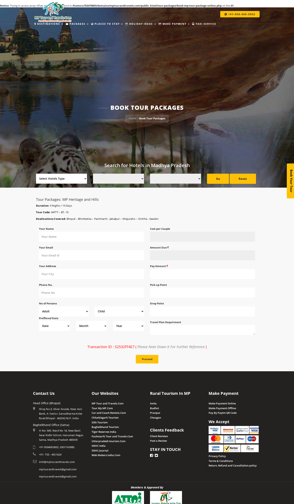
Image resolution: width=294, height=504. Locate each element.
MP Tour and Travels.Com (107, 403)
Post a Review (158, 441)
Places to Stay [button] (107, 24)
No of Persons (48, 303)
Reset (243, 179)
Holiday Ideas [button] (141, 24)
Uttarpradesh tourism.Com (108, 441)
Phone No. (46, 285)
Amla (153, 403)
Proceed (147, 359)
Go (218, 179)
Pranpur (155, 413)
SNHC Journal (100, 450)
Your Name (46, 229)
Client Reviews (159, 436)
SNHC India (99, 446)
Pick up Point (158, 285)
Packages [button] (77, 24)
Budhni (154, 408)
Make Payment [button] (174, 24)
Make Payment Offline (222, 408)
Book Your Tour (291, 180)
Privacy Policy (217, 456)
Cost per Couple (160, 229)
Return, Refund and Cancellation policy (233, 465)
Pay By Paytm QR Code (223, 413)
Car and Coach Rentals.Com (109, 413)
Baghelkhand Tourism (105, 427)
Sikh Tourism (100, 422)
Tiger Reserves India (104, 432)
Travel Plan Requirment (165, 322)
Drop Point (157, 303)
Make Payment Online (222, 403)
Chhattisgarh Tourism (105, 417)
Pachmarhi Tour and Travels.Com (112, 436)
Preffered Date (48, 318)
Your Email (46, 247)
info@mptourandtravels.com (57, 462)
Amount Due (158, 247)
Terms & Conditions (221, 461)
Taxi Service (205, 24)
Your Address (47, 266)
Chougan (155, 417)
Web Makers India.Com (106, 455)
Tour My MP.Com (102, 408)
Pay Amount (158, 266)
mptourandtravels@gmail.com (58, 469)
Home (132, 118)
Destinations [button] (48, 24)
